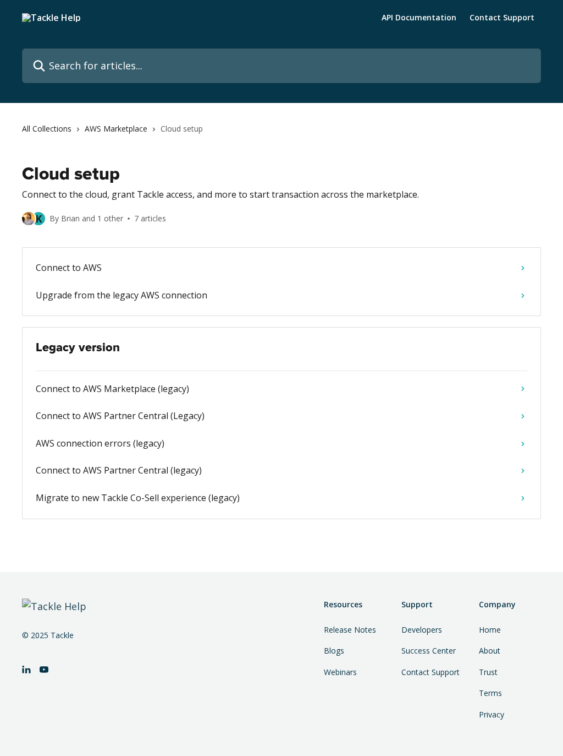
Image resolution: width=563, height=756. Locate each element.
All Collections (46, 128)
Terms (490, 693)
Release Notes (350, 629)
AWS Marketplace (116, 128)
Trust (488, 672)
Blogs (334, 650)
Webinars (340, 672)
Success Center (428, 650)
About (489, 650)
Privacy (491, 714)
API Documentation (419, 17)
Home (490, 629)
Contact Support (502, 17)
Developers (421, 629)
